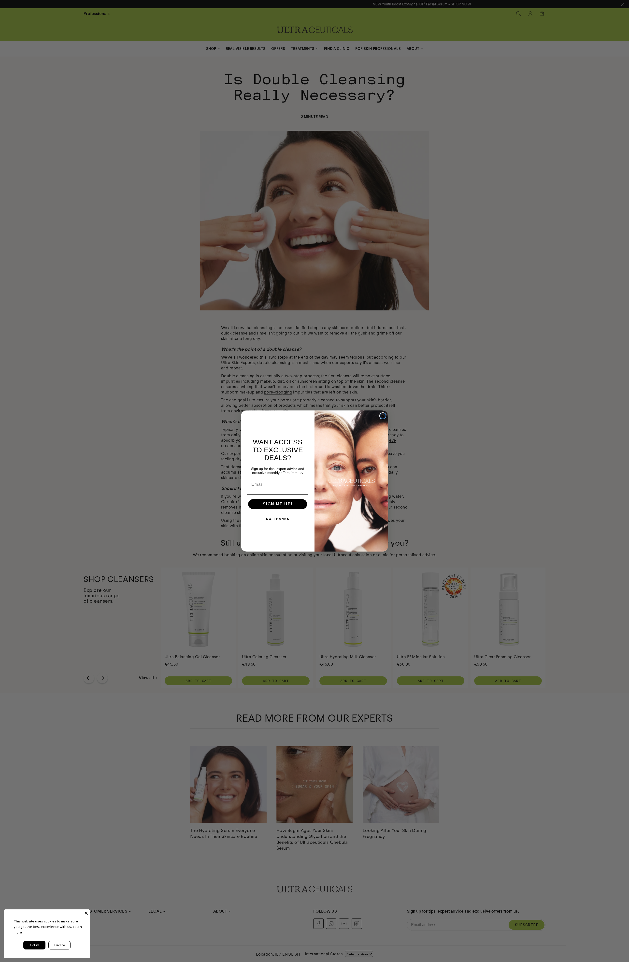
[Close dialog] (383, 416)
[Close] (86, 913)
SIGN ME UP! (278, 504)
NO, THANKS (277, 519)
